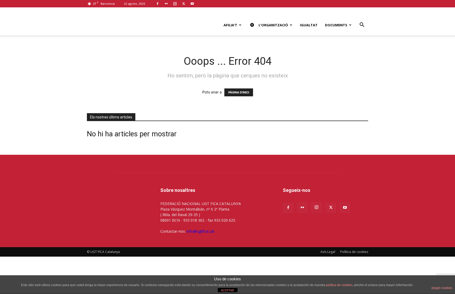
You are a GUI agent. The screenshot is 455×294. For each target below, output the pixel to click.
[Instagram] (175, 3)
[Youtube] (192, 3)
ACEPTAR (227, 290)
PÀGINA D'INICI (238, 92)
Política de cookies (354, 252)
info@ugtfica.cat (200, 231)
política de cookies (339, 285)
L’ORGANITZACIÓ (273, 24)
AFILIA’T (230, 25)
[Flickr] (166, 3)
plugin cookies (442, 288)
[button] (361, 25)
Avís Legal (327, 252)
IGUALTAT (309, 25)
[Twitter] (183, 3)
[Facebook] (157, 3)
